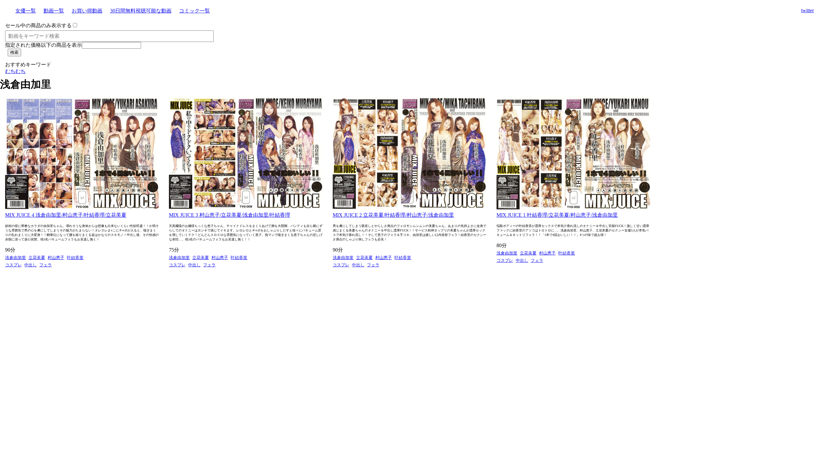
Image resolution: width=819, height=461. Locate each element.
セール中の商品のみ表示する (38, 25)
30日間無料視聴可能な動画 (140, 10)
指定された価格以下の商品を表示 (43, 45)
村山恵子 (56, 257)
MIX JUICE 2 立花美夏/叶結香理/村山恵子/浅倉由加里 (393, 215)
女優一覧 (25, 10)
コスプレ (13, 265)
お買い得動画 (87, 10)
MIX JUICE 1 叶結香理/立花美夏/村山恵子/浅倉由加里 (557, 215)
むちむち (15, 71)
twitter (807, 10)
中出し (30, 265)
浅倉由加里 (15, 257)
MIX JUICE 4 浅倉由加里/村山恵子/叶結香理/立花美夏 (65, 215)
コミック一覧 (194, 10)
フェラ (45, 265)
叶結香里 (75, 257)
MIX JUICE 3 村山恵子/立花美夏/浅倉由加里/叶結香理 (229, 215)
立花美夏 (36, 257)
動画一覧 (54, 10)
